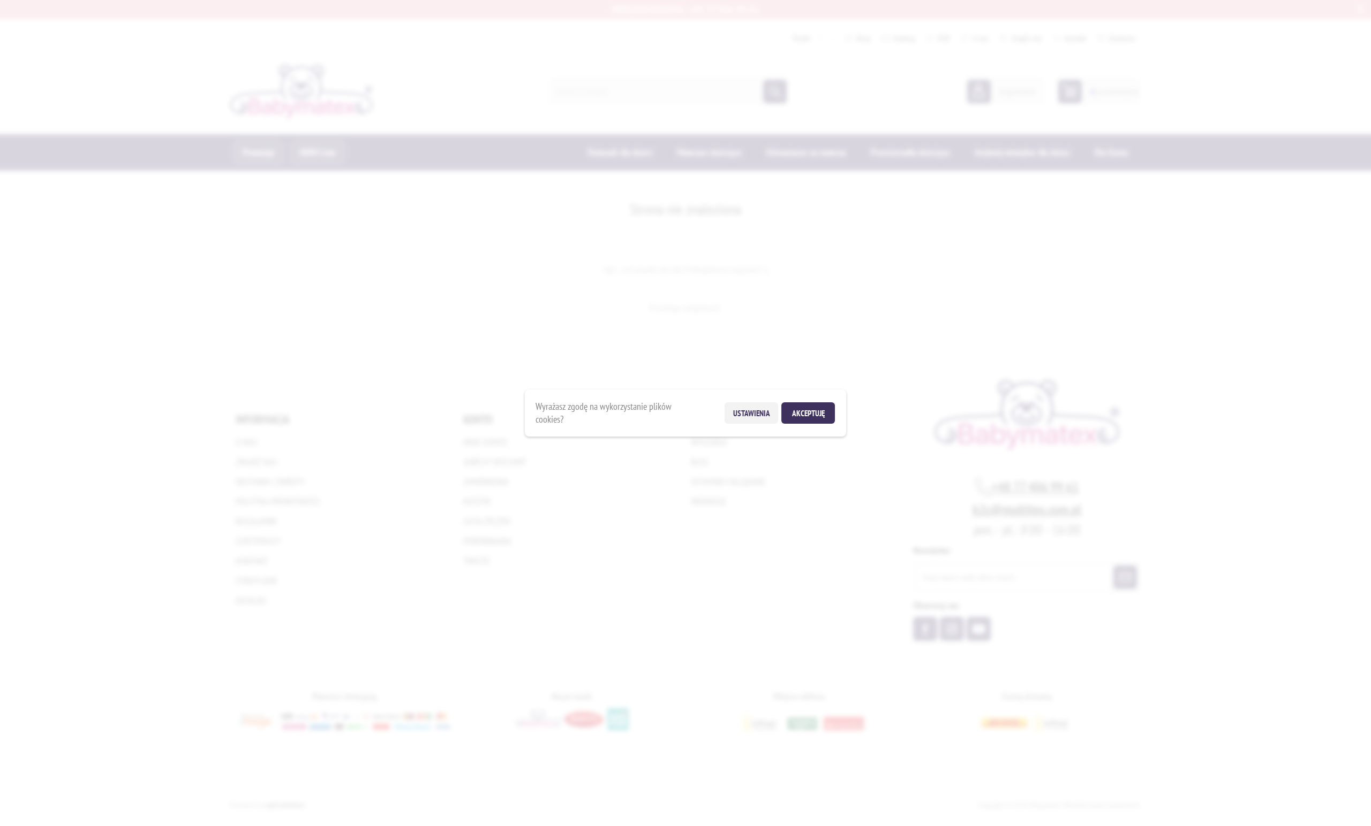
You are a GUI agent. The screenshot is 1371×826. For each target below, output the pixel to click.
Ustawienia (751, 413)
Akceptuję (808, 413)
